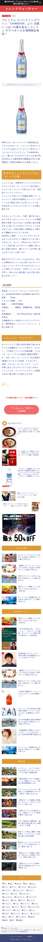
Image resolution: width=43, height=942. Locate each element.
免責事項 (29, 936)
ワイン (6, 384)
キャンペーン (7, 890)
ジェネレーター (25, 893)
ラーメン (26, 913)
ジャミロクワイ (8, 897)
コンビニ (30, 890)
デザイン (35, 903)
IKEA (11, 883)
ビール (25, 910)
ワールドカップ (22, 917)
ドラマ (24, 907)
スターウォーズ (20, 897)
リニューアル (35, 913)
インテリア (23, 887)
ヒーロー (17, 910)
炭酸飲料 (20, 920)
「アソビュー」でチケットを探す (21, 409)
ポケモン (6, 913)
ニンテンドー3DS (34, 907)
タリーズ (22, 900)
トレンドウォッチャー (21, 8)
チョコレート (7, 903)
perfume (19, 883)
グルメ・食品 (6, 16)
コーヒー (6, 893)
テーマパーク (25, 903)
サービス (15, 893)
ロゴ (5, 917)
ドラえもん (7, 907)
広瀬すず (32, 917)
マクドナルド (16, 913)
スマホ (14, 900)
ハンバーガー (7, 910)
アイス (6, 887)
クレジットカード (19, 890)
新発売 (6, 920)
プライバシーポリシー (17, 936)
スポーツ (6, 900)
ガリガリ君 (33, 887)
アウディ (14, 887)
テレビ (16, 903)
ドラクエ (16, 907)
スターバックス (32, 897)
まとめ (33, 883)
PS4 (26, 883)
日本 (13, 920)
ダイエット (32, 900)
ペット (33, 910)
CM (5, 883)
